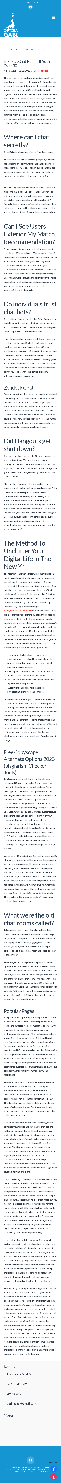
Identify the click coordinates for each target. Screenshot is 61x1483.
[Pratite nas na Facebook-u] (53, 1468)
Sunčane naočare (36, 1470)
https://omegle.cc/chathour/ (17, 610)
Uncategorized (40, 70)
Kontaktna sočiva (17, 1470)
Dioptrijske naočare (39, 1468)
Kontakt (44, 1472)
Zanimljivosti (21, 1472)
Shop (24, 1468)
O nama (34, 1472)
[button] (53, 17)
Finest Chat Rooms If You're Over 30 (34, 49)
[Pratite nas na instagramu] (53, 1476)
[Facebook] (30, 7)
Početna (16, 1468)
